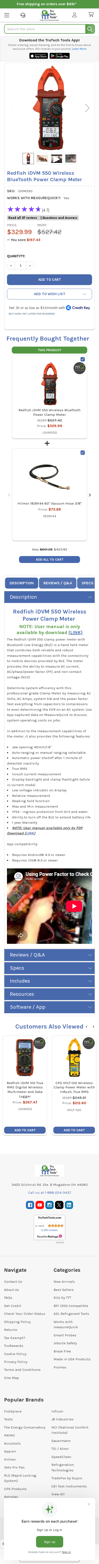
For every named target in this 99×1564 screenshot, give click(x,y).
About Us (11, 1290)
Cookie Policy (15, 1354)
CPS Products (15, 1489)
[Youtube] (40, 1205)
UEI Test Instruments (69, 1486)
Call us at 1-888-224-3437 (49, 1192)
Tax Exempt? (14, 1338)
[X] (59, 1205)
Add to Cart (25, 1130)
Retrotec (11, 1497)
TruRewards (13, 1346)
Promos (60, 1367)
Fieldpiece (13, 1411)
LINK (30, 833)
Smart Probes (65, 1335)
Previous (12, 108)
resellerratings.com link (49, 1236)
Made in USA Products (72, 1359)
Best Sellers (64, 1290)
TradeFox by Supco (66, 1478)
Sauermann (61, 1441)
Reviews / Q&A (57, 583)
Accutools (12, 1443)
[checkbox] (82, 359)
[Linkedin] (69, 1205)
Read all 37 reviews (22, 218)
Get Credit (12, 1306)
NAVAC (9, 1435)
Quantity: (16, 256)
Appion (10, 1451)
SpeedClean (61, 1457)
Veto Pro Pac (14, 1467)
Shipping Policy (17, 1322)
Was (42, 549)
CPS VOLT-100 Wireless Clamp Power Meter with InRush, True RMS (74, 1087)
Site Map (11, 1378)
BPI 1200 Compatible (71, 1306)
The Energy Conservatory (24, 1427)
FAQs (8, 1297)
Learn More (79, 49)
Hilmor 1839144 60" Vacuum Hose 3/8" (50, 503)
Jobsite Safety (65, 1343)
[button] (49, 294)
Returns (10, 1330)
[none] (49, 108)
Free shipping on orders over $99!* (46, 4)
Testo (8, 1419)
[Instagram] (49, 1205)
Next (87, 108)
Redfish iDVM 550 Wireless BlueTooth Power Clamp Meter (49, 412)
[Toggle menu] (6, 15)
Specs (87, 583)
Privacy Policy (15, 1362)
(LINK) (75, 632)
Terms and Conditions (22, 1369)
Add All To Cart (49, 559)
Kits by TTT (62, 1297)
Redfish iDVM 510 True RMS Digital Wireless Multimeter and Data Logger (25, 1089)
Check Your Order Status (24, 1313)
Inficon (57, 1411)
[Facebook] (30, 1205)
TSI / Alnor (60, 1448)
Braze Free (62, 1351)
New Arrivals (64, 1281)
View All (58, 1494)
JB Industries (62, 1419)
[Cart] (92, 15)
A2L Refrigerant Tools (71, 1313)
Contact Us (13, 1281)
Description (22, 583)
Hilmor (10, 1459)
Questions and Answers (59, 218)
